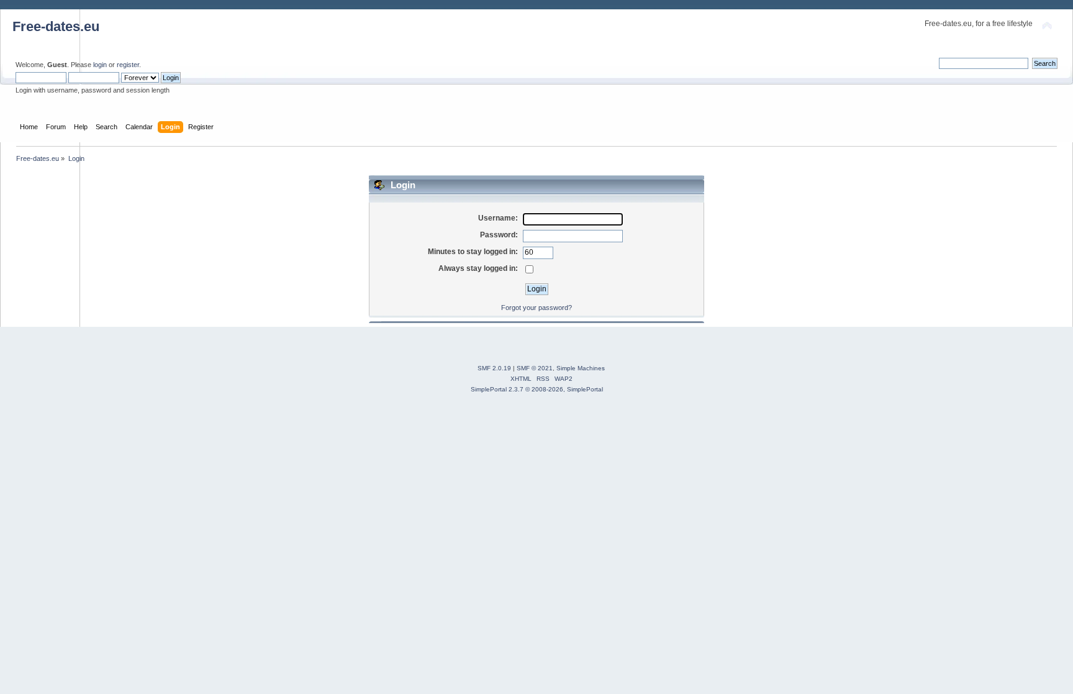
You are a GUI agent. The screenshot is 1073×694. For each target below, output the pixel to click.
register (128, 64)
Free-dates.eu (55, 26)
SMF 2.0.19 (494, 368)
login (100, 64)
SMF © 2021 (535, 368)
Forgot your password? (536, 307)
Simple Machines (580, 368)
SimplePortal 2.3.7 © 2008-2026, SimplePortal (537, 389)
